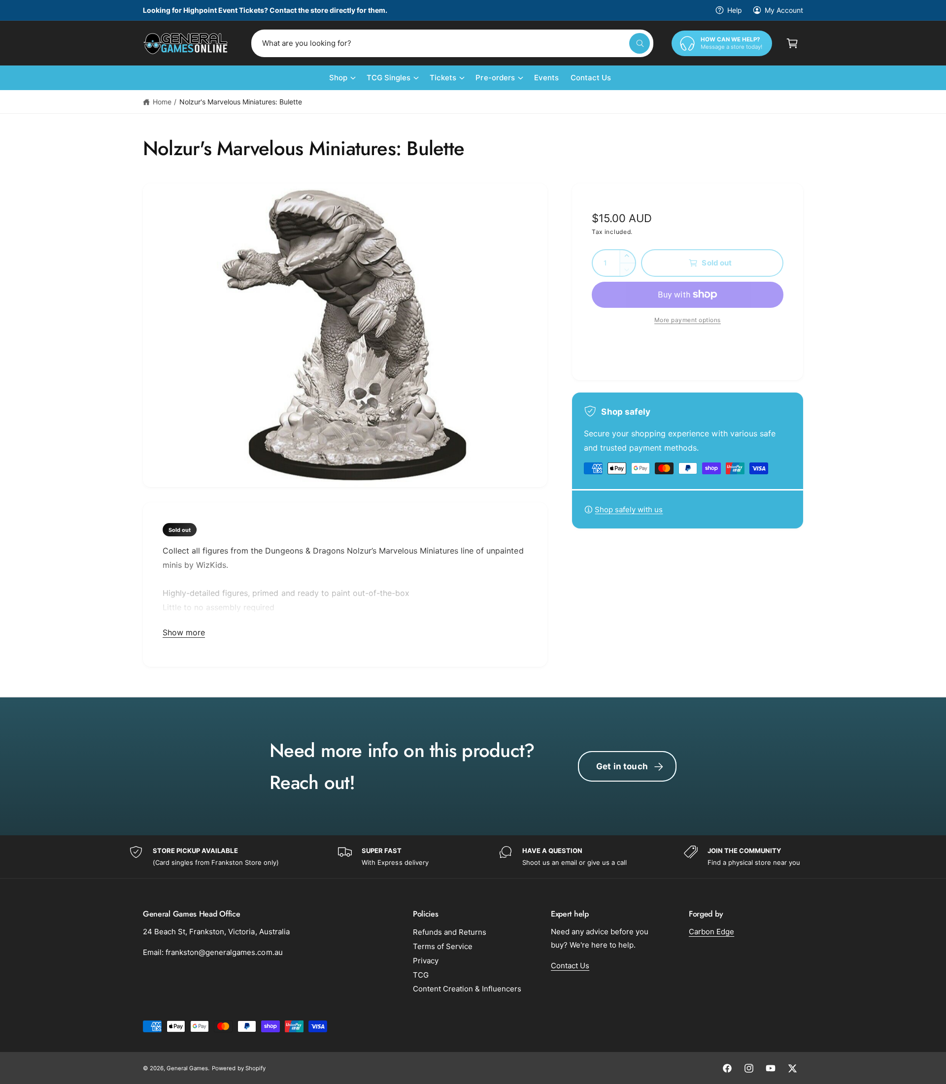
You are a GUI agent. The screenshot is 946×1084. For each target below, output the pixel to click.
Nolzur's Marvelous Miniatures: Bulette (241, 102)
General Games (187, 1068)
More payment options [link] (687, 320)
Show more (184, 632)
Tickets (443, 77)
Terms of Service (443, 946)
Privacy (426, 960)
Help (734, 10)
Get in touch (622, 766)
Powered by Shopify (238, 1068)
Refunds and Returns (449, 932)
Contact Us (570, 965)
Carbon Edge (711, 931)
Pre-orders (494, 77)
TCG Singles (388, 77)
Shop (338, 77)
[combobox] (452, 43)
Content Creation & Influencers (467, 988)
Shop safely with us (629, 509)
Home (162, 102)
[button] (792, 43)
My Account (784, 10)
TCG (421, 975)
